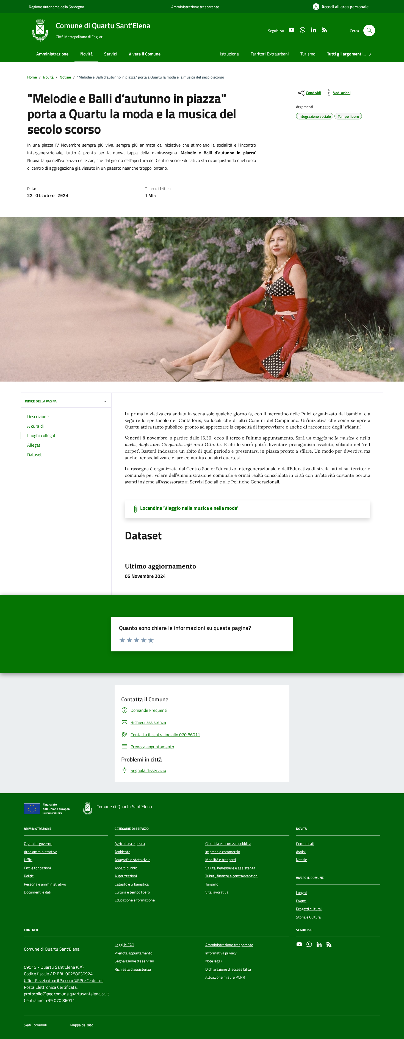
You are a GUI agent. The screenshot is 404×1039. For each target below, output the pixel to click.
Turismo (307, 54)
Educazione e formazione (135, 900)
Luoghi (301, 893)
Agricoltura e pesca (130, 844)
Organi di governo (38, 844)
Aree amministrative (40, 852)
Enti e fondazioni (37, 868)
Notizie (301, 860)
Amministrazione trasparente (195, 7)
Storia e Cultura (308, 917)
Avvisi (301, 852)
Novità (86, 54)
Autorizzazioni (126, 876)
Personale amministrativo (45, 884)
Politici (29, 876)
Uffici (28, 860)
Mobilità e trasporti (220, 860)
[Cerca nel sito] (369, 31)
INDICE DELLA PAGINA (41, 401)
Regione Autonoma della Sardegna (56, 7)
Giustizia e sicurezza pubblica (228, 844)
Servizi (110, 54)
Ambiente (122, 852)
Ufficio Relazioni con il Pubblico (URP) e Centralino (63, 981)
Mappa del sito (81, 1025)
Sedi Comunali (35, 1025)
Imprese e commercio (222, 852)
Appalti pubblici (126, 868)
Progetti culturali (309, 909)
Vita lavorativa (216, 892)
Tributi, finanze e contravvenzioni (231, 876)
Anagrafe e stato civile (132, 860)
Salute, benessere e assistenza (230, 868)
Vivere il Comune (145, 54)
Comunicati (305, 844)
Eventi (301, 901)
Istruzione (229, 54)
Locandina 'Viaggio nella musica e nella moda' (189, 508)
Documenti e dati (37, 892)
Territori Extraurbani (270, 54)
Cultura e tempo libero (132, 892)
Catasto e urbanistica (132, 884)
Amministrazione (52, 54)
